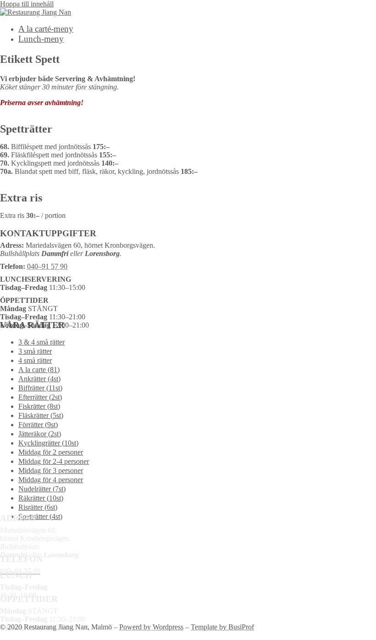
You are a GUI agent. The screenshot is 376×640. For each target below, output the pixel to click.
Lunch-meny (41, 39)
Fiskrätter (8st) (39, 406)
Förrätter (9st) (38, 425)
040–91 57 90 (47, 266)
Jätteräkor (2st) (39, 434)
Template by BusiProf (222, 627)
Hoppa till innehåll (27, 4)
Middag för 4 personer (50, 480)
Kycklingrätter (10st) (48, 443)
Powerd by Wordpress (151, 627)
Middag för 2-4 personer (53, 461)
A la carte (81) (39, 369)
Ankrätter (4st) (39, 379)
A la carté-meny (45, 28)
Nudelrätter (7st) (42, 489)
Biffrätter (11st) (40, 388)
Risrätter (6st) (37, 507)
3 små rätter (35, 351)
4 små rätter (35, 360)
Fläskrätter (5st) (40, 415)
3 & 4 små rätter (41, 342)
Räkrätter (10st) (40, 498)
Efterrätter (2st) (40, 397)
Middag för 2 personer (50, 452)
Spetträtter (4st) (40, 516)
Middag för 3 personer (50, 470)
